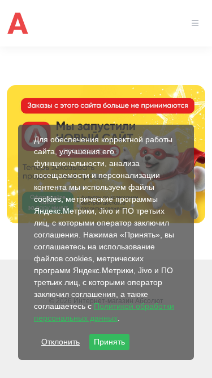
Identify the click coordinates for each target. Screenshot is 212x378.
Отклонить (60, 341)
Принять (109, 341)
